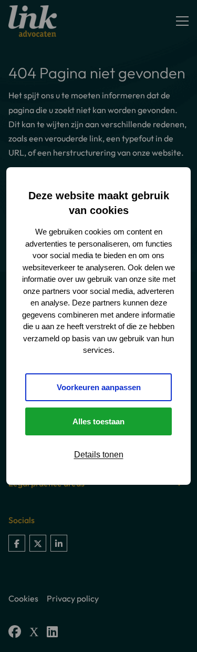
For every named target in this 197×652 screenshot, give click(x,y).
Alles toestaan (98, 421)
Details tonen (98, 454)
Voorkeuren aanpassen (99, 387)
